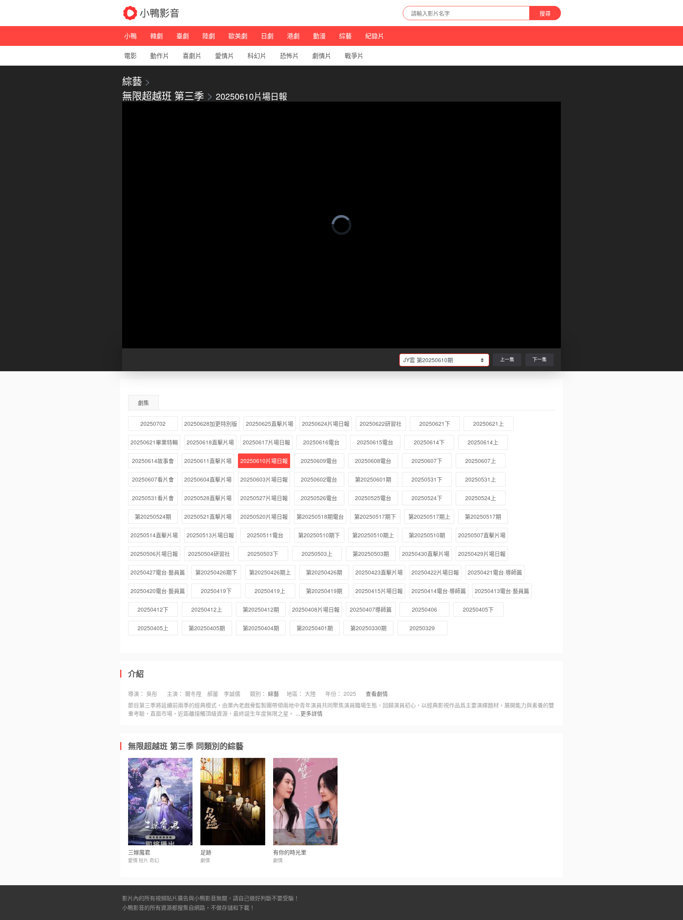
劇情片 (321, 55)
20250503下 (262, 553)
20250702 (153, 423)
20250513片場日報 (210, 535)
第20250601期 (373, 479)
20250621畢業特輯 (154, 442)
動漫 (319, 35)
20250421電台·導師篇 (495, 572)
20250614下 (429, 442)
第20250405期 (207, 628)
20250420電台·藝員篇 (157, 591)
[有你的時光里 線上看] (305, 801)
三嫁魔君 (139, 852)
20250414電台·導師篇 (438, 591)
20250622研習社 (381, 423)
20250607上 (480, 461)
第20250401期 (314, 628)
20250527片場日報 (264, 498)
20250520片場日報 (264, 516)
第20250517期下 (375, 516)
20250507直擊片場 (482, 535)
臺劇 (182, 35)
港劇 (293, 35)
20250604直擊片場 (208, 479)
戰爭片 (354, 55)
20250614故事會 (153, 461)
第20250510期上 (373, 535)
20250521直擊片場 (208, 516)
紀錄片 (374, 35)
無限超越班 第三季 (163, 95)
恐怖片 (289, 55)
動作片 (159, 55)
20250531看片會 (153, 498)
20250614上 (483, 442)
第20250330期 (368, 628)
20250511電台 (265, 535)
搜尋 (545, 13)
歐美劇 (237, 35)
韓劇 (156, 35)
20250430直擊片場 (425, 553)
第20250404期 (261, 628)
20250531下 (426, 479)
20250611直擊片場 (208, 461)
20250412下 (153, 609)
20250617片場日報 (266, 442)
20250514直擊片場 (154, 535)
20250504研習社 (209, 553)
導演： (136, 693)
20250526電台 (319, 498)
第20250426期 (324, 572)
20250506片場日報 (154, 553)
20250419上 (270, 591)
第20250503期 (371, 553)
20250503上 (317, 553)
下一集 (539, 359)
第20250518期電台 (320, 516)
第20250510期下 (319, 535)
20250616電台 (321, 442)
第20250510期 (427, 535)
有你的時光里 (289, 852)
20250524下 (426, 498)
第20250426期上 (270, 572)
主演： (175, 693)
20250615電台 (375, 442)
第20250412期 (261, 609)
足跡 (205, 852)
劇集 (143, 402)
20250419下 (216, 591)
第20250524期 (153, 516)
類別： (258, 693)
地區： (295, 693)
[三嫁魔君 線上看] (160, 801)
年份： (333, 693)
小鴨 (130, 35)
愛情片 (224, 55)
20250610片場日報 (264, 461)
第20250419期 (324, 591)
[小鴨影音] (151, 13)
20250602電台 (319, 479)
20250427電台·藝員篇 (157, 572)
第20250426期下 (216, 572)
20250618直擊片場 (210, 442)
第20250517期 (483, 516)
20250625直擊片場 (269, 423)
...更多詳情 (309, 713)
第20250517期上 (429, 516)
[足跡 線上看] (232, 801)
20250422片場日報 (435, 572)
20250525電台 (373, 498)
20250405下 (478, 609)
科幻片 (256, 55)
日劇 (267, 35)
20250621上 (488, 423)
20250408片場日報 (316, 609)
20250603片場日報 (264, 479)
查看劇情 (377, 693)
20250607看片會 (153, 479)
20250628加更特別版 (210, 423)
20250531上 (480, 479)
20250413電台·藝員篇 (502, 591)
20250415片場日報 (379, 591)
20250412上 (206, 609)
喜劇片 (192, 55)
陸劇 (208, 35)
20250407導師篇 (371, 609)
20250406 (424, 609)
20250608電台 (373, 461)
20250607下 (426, 461)
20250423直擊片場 (379, 572)
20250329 (422, 628)
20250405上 (153, 628)
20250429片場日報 (482, 553)
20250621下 (434, 423)
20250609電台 (319, 461)
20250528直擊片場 (208, 498)
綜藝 (345, 35)
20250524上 (480, 498)
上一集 (507, 359)
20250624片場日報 (325, 423)
